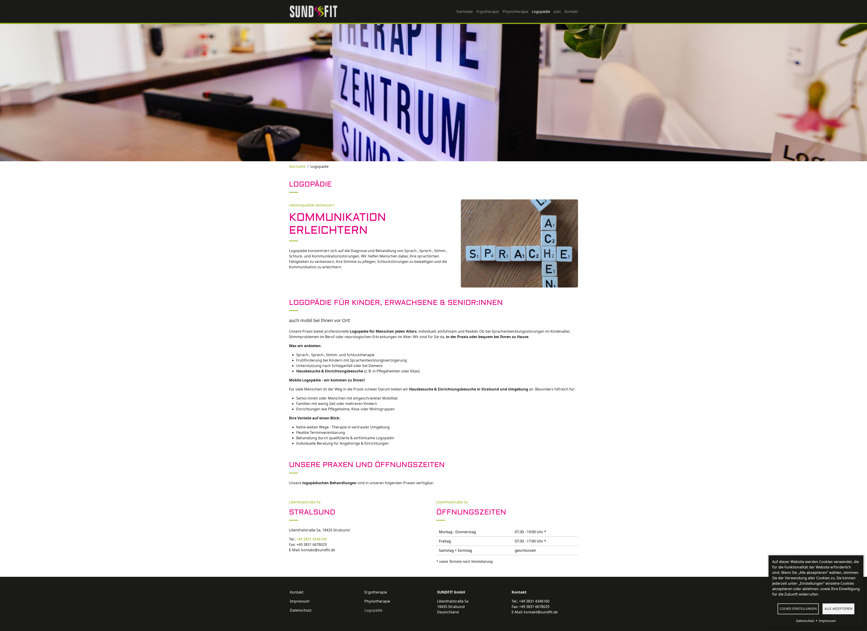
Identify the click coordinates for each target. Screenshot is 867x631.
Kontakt (571, 11)
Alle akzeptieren (838, 608)
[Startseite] (315, 11)
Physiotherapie (515, 11)
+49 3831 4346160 (311, 539)
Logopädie (541, 11)
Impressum (300, 601)
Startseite (464, 11)
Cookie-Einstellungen (798, 608)
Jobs (557, 11)
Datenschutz (301, 610)
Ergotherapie (487, 11)
